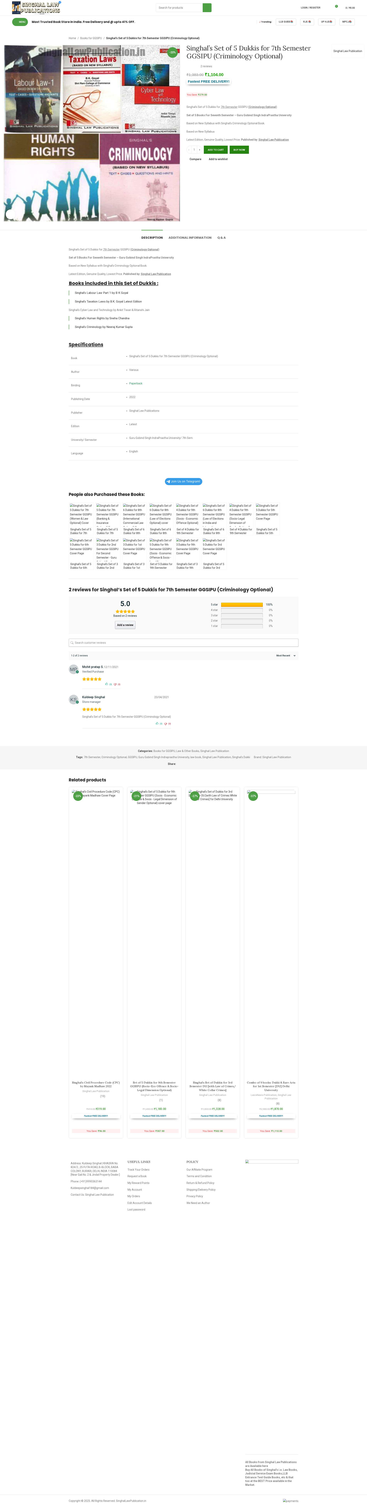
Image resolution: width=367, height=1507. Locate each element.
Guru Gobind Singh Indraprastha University (163, 757)
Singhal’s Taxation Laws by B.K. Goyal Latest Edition (108, 301)
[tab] (152, 236)
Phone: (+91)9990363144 (86, 1181)
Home (72, 38)
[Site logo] (36, 7)
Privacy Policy (194, 1196)
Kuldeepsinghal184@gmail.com (90, 1187)
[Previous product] (287, 38)
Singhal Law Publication (347, 51)
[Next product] (296, 38)
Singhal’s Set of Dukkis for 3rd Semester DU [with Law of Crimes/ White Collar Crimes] (213, 1086)
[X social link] (183, 764)
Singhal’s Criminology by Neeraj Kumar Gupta (104, 327)
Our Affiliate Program (199, 1169)
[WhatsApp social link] (192, 764)
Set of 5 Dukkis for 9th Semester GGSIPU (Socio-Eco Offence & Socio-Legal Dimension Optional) (154, 1086)
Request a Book (137, 1176)
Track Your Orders (138, 1169)
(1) (161, 1100)
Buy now (239, 149)
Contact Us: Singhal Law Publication (92, 1194)
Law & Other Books (187, 751)
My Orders (134, 1196)
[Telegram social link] (197, 764)
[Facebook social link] (178, 764)
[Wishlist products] (327, 8)
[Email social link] (187, 764)
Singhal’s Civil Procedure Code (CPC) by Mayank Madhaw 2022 (96, 1084)
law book (195, 757)
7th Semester (92, 757)
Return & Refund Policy (200, 1182)
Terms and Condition (199, 1176)
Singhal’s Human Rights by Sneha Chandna (102, 318)
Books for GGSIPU (91, 38)
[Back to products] (291, 38)
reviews (206, 66)
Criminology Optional (114, 757)
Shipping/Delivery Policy (201, 1189)
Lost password (136, 1209)
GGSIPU (132, 757)
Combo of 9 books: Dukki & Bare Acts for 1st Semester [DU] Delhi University (271, 1086)
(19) (102, 1096)
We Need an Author (198, 1203)
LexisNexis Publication (264, 1095)
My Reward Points (138, 1182)
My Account (135, 1189)
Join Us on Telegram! (185, 481)
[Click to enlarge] (10, 214)
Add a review (125, 625)
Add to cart (216, 149)
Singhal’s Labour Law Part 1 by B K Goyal (101, 293)
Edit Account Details (140, 1203)
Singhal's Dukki (241, 757)
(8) (219, 1100)
